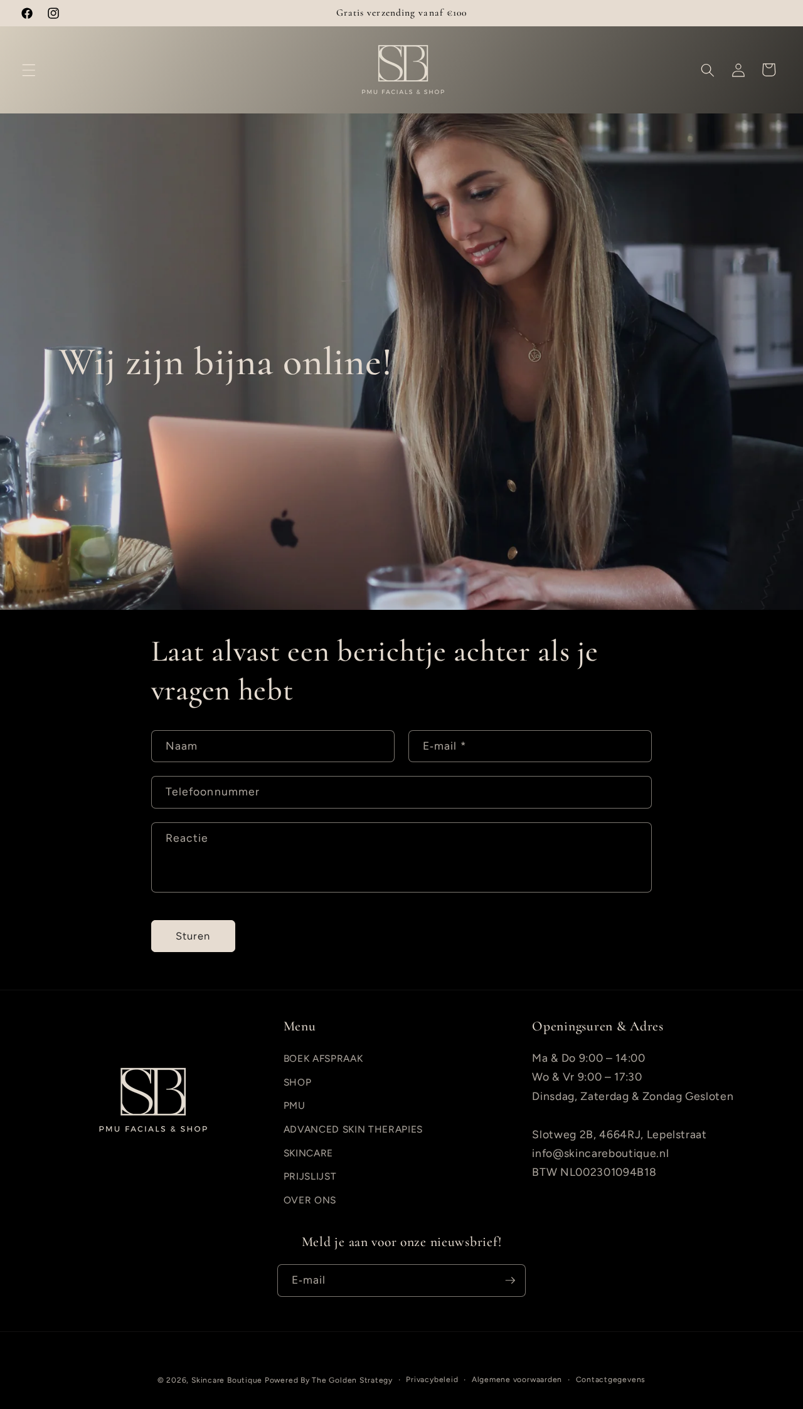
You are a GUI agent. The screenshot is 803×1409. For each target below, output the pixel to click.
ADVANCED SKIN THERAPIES (353, 1130)
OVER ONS (310, 1200)
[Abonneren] (510, 1280)
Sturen (193, 936)
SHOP (298, 1082)
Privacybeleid (432, 1379)
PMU (295, 1106)
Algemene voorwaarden (517, 1379)
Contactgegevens (611, 1379)
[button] (29, 70)
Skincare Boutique (226, 1380)
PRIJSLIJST (310, 1177)
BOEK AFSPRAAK (323, 1059)
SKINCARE (308, 1153)
